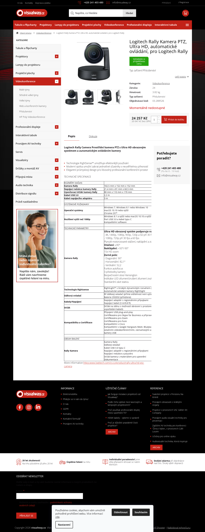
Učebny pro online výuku (164, 436)
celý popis (180, 76)
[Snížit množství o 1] (158, 121)
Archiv (111, 431)
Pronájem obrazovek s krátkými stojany (167, 403)
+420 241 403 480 (171, 168)
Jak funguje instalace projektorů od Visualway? (124, 395)
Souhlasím (141, 512)
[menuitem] (25, 24)
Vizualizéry (22, 160)
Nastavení (64, 524)
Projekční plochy (25, 73)
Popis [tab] (71, 136)
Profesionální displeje (28, 127)
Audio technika (24, 185)
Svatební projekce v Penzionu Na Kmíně (167, 395)
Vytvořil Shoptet (157, 527)
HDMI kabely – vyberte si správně (123, 417)
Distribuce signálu (26, 193)
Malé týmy (24, 89)
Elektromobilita (70, 394)
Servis (19, 152)
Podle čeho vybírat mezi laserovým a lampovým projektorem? (125, 403)
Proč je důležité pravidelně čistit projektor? (123, 424)
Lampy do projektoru (28, 64)
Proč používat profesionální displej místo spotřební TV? (124, 411)
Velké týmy (24, 100)
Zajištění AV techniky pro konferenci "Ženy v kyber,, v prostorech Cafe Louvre (169, 428)
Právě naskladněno (27, 201)
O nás (20, 3)
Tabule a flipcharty (26, 48)
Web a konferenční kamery (32, 105)
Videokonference (25, 81)
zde (57, 517)
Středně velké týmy (28, 95)
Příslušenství (25, 111)
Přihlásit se (26, 515)
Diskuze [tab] (93, 136)
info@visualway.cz (170, 175)
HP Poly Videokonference (32, 116)
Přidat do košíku (176, 119)
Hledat (129, 13)
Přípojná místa (24, 176)
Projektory (22, 56)
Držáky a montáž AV (27, 168)
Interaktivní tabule (26, 135)
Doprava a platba (42, 3)
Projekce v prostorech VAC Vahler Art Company (169, 411)
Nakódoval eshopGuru (178, 527)
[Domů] (25, 33)
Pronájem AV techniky (28, 143)
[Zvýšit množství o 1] (158, 118)
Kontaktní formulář (71, 418)
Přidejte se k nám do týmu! (75, 399)
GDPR (65, 408)
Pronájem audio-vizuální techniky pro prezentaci (169, 419)
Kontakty (29, 3)
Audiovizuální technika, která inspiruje (170, 441)
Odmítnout (121, 512)
